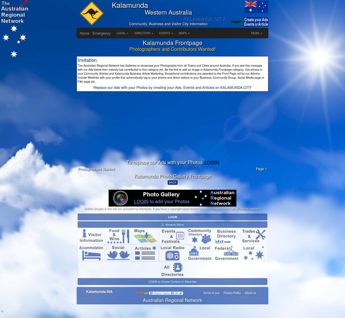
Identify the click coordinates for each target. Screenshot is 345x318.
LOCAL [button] (121, 33)
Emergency (101, 33)
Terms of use (211, 292)
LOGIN (211, 162)
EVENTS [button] (165, 33)
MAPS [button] (183, 33)
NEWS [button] (255, 33)
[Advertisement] (172, 131)
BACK (172, 182)
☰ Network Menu (172, 225)
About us (250, 292)
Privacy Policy (232, 292)
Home (84, 33)
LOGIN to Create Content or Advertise (172, 282)
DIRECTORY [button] (142, 33)
